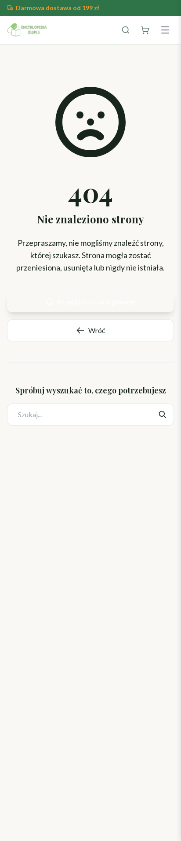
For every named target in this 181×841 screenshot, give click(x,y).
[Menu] (165, 30)
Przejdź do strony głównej (97, 301)
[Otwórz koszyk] (145, 30)
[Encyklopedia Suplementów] (27, 30)
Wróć (96, 330)
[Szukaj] (126, 30)
